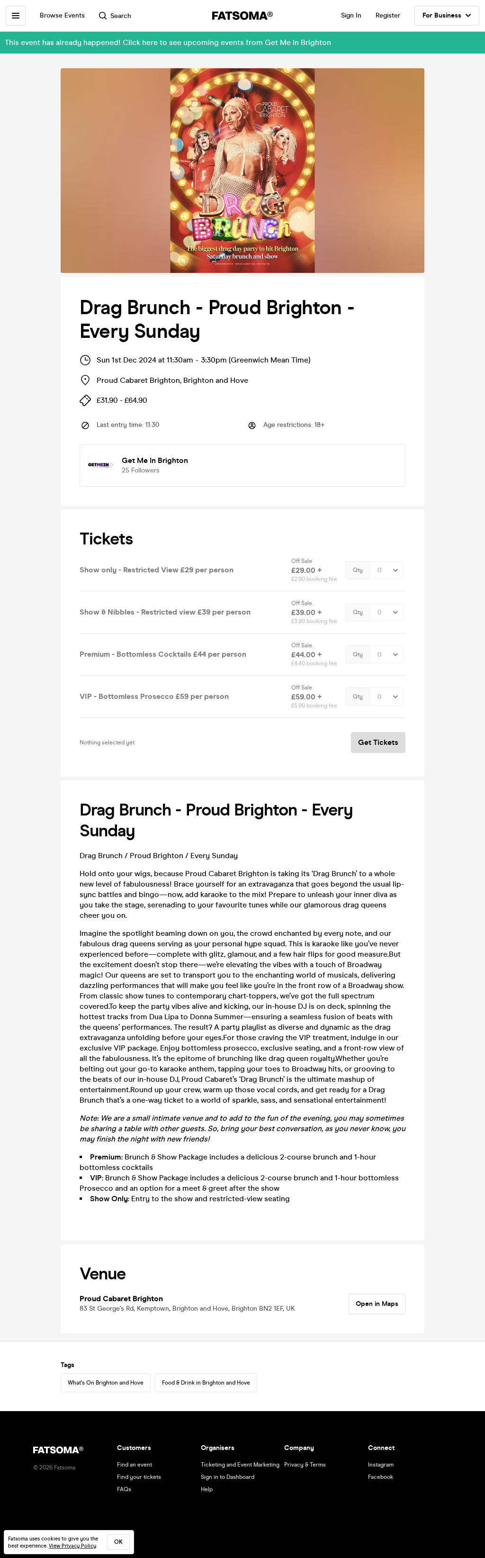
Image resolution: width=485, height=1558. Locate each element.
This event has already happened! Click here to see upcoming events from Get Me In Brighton (168, 42)
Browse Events (62, 15)
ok (118, 1542)
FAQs (124, 1489)
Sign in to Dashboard (227, 1477)
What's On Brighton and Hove (106, 1382)
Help (207, 1489)
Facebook (380, 1477)
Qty (358, 570)
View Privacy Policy (72, 1546)
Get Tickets (378, 742)
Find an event (134, 1464)
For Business (441, 15)
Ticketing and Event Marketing (240, 1464)
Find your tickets (139, 1477)
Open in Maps (377, 1304)
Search (120, 16)
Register (388, 15)
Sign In (351, 15)
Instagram (381, 1464)
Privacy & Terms (305, 1464)
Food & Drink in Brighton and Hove (206, 1382)
